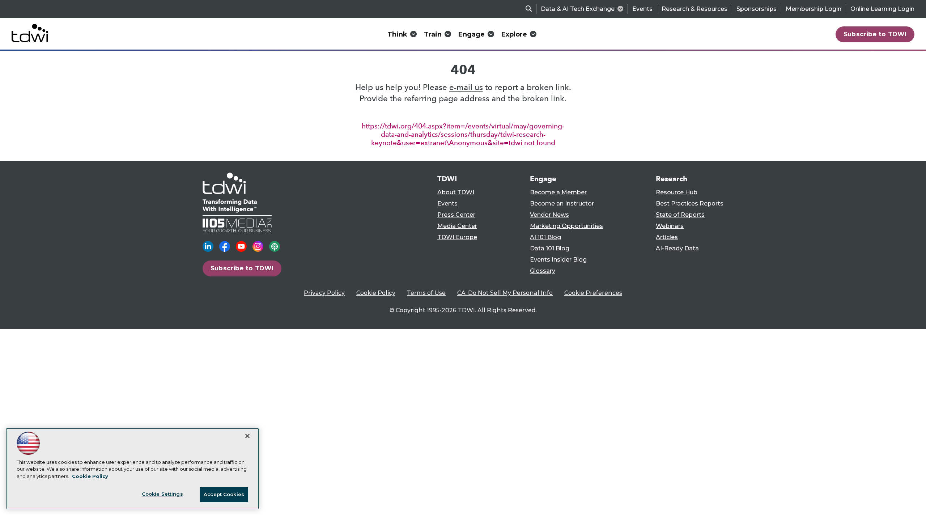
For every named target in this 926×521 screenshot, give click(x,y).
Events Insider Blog (558, 259)
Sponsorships (756, 8)
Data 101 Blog (549, 248)
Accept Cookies (224, 494)
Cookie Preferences (593, 292)
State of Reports (680, 214)
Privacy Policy (324, 292)
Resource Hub (676, 192)
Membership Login (813, 8)
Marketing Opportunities (566, 226)
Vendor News (549, 214)
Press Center (456, 214)
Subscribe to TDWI (875, 34)
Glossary (542, 270)
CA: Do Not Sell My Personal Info (505, 292)
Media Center (457, 226)
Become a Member (558, 192)
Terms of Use (426, 292)
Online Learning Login (882, 8)
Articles (667, 237)
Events (642, 8)
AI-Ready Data (677, 248)
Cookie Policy (375, 292)
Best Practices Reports (689, 203)
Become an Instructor (562, 203)
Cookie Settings (162, 494)
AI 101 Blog (545, 237)
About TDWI (455, 192)
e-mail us (466, 87)
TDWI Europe (457, 237)
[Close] (247, 436)
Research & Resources (694, 8)
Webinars (670, 226)
